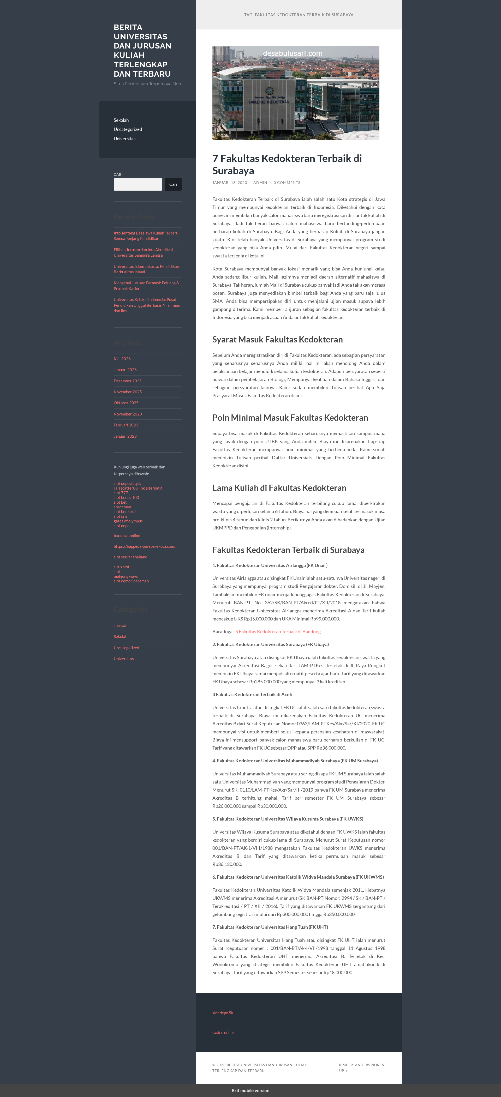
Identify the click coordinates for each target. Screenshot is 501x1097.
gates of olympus (128, 521)
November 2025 (128, 391)
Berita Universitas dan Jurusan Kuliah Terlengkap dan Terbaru (143, 51)
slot (117, 571)
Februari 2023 (126, 425)
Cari (118, 174)
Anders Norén (370, 1065)
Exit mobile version (251, 1090)
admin (260, 182)
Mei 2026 (122, 358)
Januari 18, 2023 (229, 182)
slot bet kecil (125, 511)
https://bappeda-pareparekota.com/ (145, 546)
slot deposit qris (127, 483)
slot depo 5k (222, 1012)
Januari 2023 (125, 436)
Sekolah (121, 120)
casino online (223, 1032)
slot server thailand (130, 556)
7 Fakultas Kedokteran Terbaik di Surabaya (287, 164)
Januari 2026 (125, 369)
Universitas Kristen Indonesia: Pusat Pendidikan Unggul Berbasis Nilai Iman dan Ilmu (147, 305)
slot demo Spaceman (131, 580)
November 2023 (128, 414)
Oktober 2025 (126, 402)
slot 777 (121, 492)
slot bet (120, 502)
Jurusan (120, 625)
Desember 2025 (128, 380)
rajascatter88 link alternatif (138, 488)
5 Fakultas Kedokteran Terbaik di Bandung (278, 631)
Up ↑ (343, 1071)
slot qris (121, 516)
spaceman (122, 506)
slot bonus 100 (126, 497)
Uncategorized (128, 129)
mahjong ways (126, 576)
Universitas (124, 138)
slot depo (121, 525)
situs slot (121, 566)
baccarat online (127, 535)
